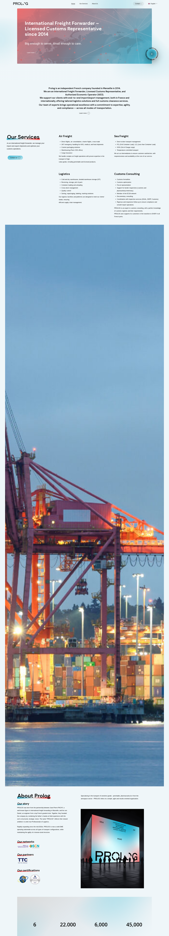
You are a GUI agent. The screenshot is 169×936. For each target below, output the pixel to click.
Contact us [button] (13, 158)
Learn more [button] (30, 52)
